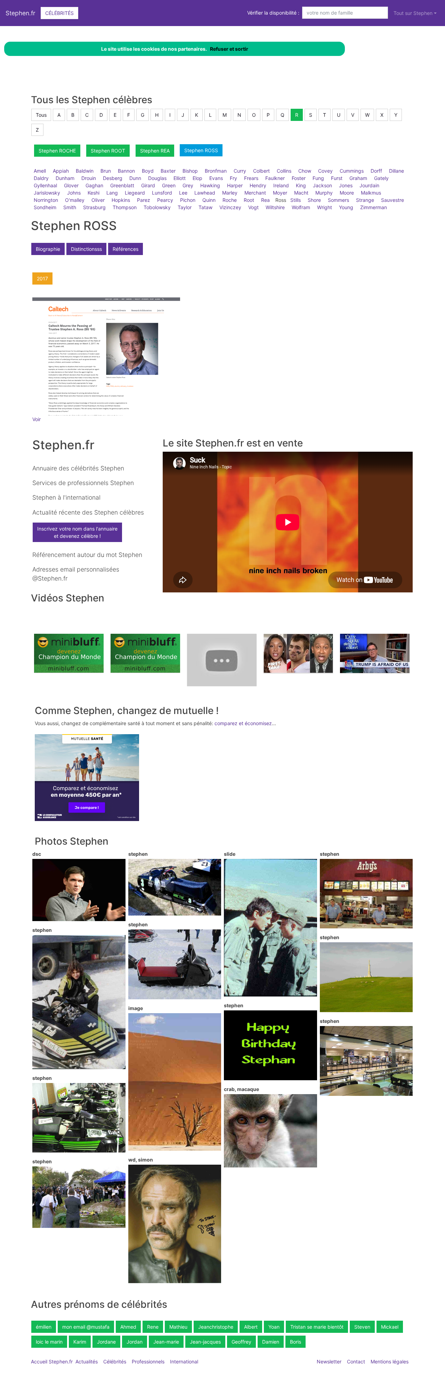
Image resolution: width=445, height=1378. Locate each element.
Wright (324, 207)
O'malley (74, 200)
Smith (69, 207)
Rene (153, 1327)
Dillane (396, 171)
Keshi (93, 193)
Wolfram (301, 207)
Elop (197, 178)
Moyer (280, 193)
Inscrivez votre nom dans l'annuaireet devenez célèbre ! (77, 532)
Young (346, 207)
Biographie (48, 249)
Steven (362, 1327)
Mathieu (178, 1327)
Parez (143, 200)
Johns (73, 193)
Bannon (126, 171)
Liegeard (135, 193)
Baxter (168, 171)
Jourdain (369, 185)
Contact (356, 1361)
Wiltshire (275, 207)
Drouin (89, 178)
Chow (305, 171)
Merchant (255, 193)
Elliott (179, 178)
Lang (112, 193)
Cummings (351, 171)
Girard (148, 185)
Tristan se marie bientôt (316, 1327)
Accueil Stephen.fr (52, 1361)
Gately (381, 178)
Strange (365, 200)
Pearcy (165, 200)
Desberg (112, 178)
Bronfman (215, 171)
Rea (265, 200)
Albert (251, 1327)
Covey (325, 171)
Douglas (157, 178)
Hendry (258, 185)
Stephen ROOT (108, 151)
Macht (301, 193)
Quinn (209, 200)
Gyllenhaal (45, 185)
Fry (233, 178)
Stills (296, 200)
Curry (240, 171)
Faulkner (275, 178)
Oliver (98, 200)
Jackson (322, 185)
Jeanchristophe (215, 1327)
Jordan (135, 1342)
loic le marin (49, 1342)
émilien (43, 1327)
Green (168, 185)
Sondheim (45, 207)
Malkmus (371, 193)
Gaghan (94, 185)
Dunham (65, 178)
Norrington (46, 200)
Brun (106, 171)
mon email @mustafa (86, 1327)
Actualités (86, 1361)
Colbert (261, 171)
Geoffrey (241, 1342)
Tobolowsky (157, 207)
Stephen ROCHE (57, 151)
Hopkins (121, 200)
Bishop (190, 171)
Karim (79, 1342)
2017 (42, 278)
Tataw (205, 207)
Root (249, 200)
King (301, 185)
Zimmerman (373, 207)
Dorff (376, 171)
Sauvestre (392, 200)
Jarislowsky (47, 193)
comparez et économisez (243, 723)
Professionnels (148, 1361)
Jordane (106, 1342)
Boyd (147, 171)
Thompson (124, 207)
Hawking (210, 185)
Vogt (253, 207)
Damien (270, 1342)
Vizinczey (230, 207)
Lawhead (205, 193)
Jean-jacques (205, 1342)
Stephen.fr (20, 13)
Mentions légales (389, 1361)
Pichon (187, 200)
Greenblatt (122, 185)
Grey (188, 185)
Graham (358, 178)
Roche (230, 200)
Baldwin (84, 171)
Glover (71, 185)
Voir (36, 419)
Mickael (389, 1327)
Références (125, 249)
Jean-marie (166, 1342)
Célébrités (59, 13)
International (184, 1361)
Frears (251, 178)
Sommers (338, 200)
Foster (298, 178)
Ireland (281, 185)
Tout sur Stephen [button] (413, 13)
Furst (336, 178)
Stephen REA (155, 151)
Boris (295, 1342)
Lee (183, 193)
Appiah (61, 171)
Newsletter (329, 1361)
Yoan (274, 1327)
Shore (314, 200)
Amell (40, 171)
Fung (318, 178)
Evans (216, 178)
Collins (284, 171)
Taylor (184, 207)
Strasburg (94, 207)
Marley (229, 193)
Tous (41, 115)
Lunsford (162, 193)
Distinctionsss (86, 249)
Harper (234, 185)
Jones (345, 185)
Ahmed (128, 1327)
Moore (347, 193)
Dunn (135, 178)
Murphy (324, 193)
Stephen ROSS (201, 150)
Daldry (41, 178)
